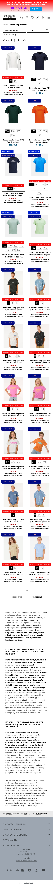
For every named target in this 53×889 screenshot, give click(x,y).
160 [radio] (39, 83)
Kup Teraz (36, 8)
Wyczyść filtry (10, 34)
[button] (14, 30)
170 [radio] (15, 188)
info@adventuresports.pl (26, 860)
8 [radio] (8, 303)
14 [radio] (15, 81)
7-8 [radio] (42, 409)
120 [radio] (42, 184)
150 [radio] (45, 79)
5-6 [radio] (36, 409)
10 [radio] (11, 81)
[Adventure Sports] (9, 17)
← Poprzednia (14, 597)
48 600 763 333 (27, 852)
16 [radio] (17, 303)
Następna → (38, 597)
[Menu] (48, 17)
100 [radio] (31, 184)
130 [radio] (33, 79)
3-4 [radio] (7, 462)
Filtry (32, 30)
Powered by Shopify (26, 883)
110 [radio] (36, 184)
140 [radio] (39, 79)
